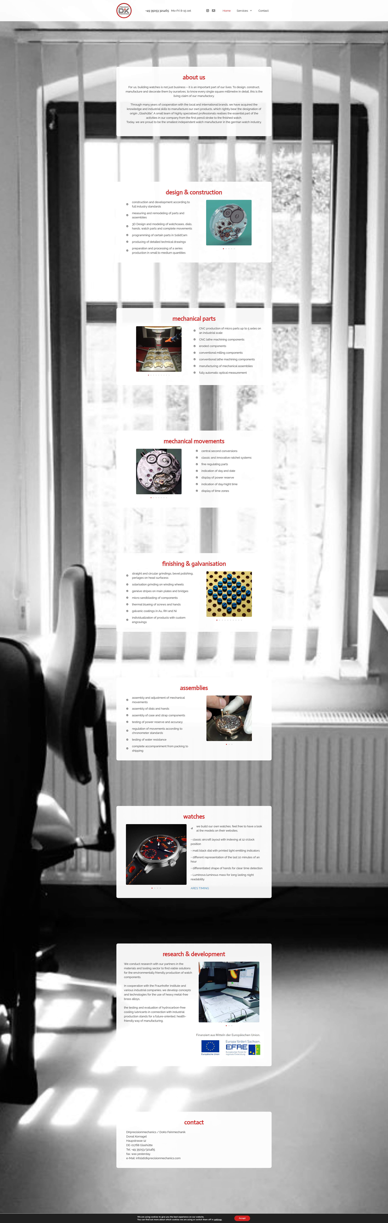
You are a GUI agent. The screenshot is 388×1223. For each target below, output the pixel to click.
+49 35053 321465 (157, 10)
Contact (263, 10)
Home (227, 10)
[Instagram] (207, 10)
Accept (242, 1218)
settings (218, 1219)
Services (242, 10)
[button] (223, 248)
